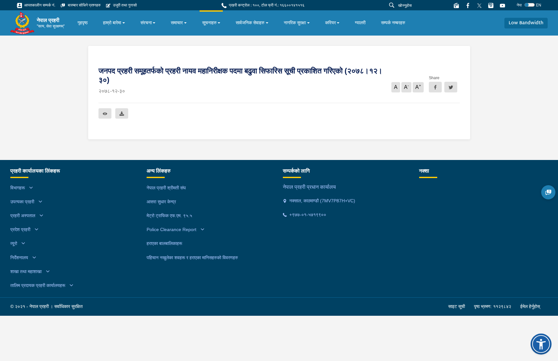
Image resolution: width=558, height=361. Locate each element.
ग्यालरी (360, 22)
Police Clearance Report (171, 229)
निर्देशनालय (19, 257)
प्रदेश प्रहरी (20, 229)
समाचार (177, 22)
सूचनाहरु (209, 22)
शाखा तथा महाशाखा (26, 271)
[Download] (121, 113)
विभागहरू (17, 187)
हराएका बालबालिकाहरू (164, 243)
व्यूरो (13, 243)
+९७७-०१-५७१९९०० (307, 214)
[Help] (548, 192)
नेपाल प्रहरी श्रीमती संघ (166, 187)
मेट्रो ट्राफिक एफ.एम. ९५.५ (169, 215)
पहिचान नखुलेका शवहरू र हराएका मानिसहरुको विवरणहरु (192, 257)
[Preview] (104, 113)
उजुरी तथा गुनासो (124, 5)
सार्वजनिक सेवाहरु (250, 22)
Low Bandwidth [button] (526, 23)
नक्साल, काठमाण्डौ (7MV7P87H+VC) (321, 200)
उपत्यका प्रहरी (22, 201)
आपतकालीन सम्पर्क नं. (39, 5)
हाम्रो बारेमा (112, 22)
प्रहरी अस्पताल (22, 215)
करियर (330, 22)
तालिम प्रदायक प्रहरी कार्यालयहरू (37, 285)
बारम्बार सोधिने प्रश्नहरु (83, 5)
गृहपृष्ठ (83, 22)
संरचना (146, 22)
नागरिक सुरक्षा (295, 22)
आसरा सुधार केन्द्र (161, 201)
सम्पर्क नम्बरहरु (393, 22)
